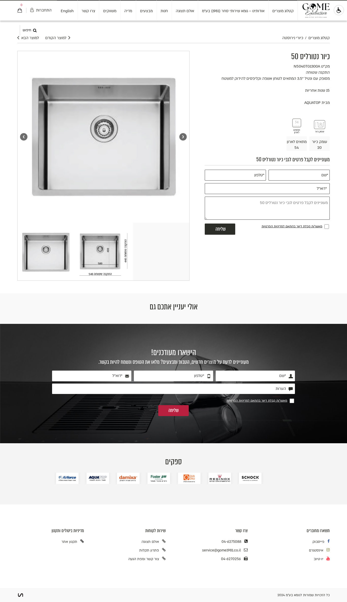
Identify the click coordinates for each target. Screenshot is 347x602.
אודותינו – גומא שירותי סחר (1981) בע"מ (233, 10)
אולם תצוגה (185, 10)
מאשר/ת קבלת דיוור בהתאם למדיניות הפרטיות (292, 226)
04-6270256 (231, 559)
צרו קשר (88, 10)
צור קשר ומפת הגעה (143, 559)
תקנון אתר (69, 541)
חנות (164, 10)
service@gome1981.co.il (221, 550)
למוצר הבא (30, 38)
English (67, 10)
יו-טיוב (318, 559)
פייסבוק (318, 541)
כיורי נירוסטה (292, 38)
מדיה (128, 10)
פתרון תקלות (149, 550)
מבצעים (146, 10)
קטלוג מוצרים (283, 10)
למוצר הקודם (55, 38)
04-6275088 (231, 541)
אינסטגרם (316, 550)
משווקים (109, 10)
